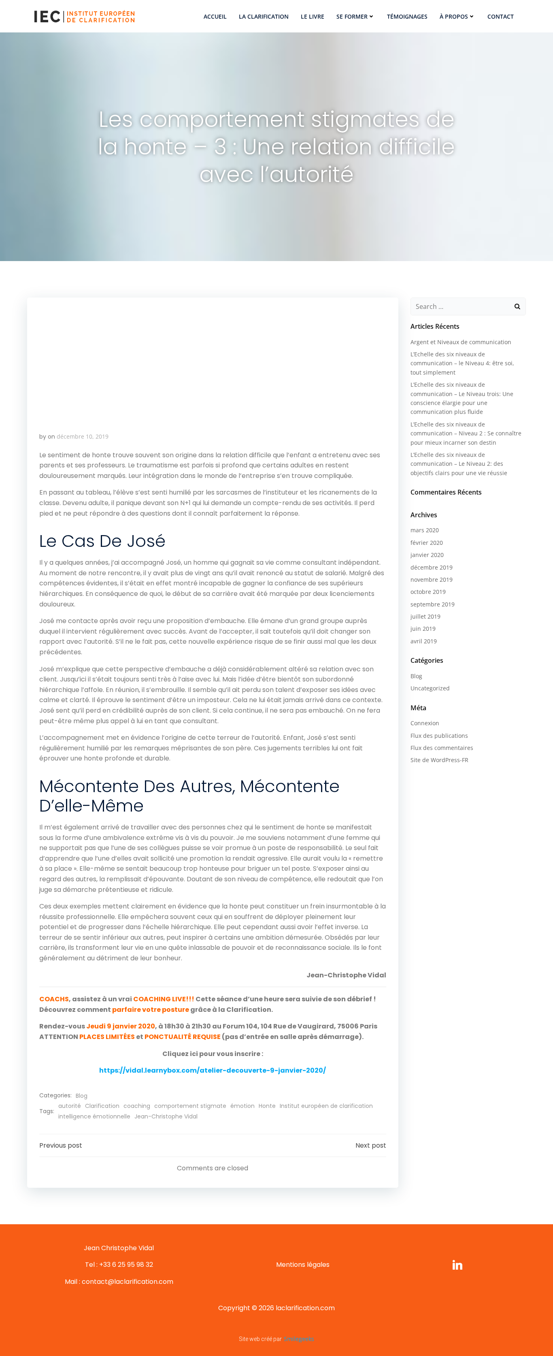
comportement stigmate (190, 1106)
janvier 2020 (427, 555)
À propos (454, 16)
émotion (242, 1106)
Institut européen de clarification (326, 1106)
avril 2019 (423, 641)
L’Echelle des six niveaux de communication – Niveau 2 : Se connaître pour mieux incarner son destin (465, 433)
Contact (500, 16)
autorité (69, 1106)
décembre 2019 (431, 567)
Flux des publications (439, 735)
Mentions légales (303, 1264)
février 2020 (426, 542)
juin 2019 (423, 628)
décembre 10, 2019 (82, 436)
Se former (352, 16)
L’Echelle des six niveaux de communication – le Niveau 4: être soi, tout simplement (462, 363)
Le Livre (312, 16)
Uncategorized (430, 688)
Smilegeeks (299, 1339)
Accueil (215, 16)
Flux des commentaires (441, 748)
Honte (267, 1106)
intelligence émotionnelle (94, 1116)
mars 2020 (424, 530)
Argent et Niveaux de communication (460, 342)
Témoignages (407, 16)
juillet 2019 (425, 616)
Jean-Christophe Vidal (166, 1116)
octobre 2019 (428, 592)
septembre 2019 (432, 604)
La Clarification (264, 16)
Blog (81, 1096)
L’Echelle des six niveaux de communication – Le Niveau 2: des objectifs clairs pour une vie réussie (458, 464)
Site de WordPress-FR (439, 760)
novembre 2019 (431, 579)
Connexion (424, 723)
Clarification (102, 1106)
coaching (136, 1106)
